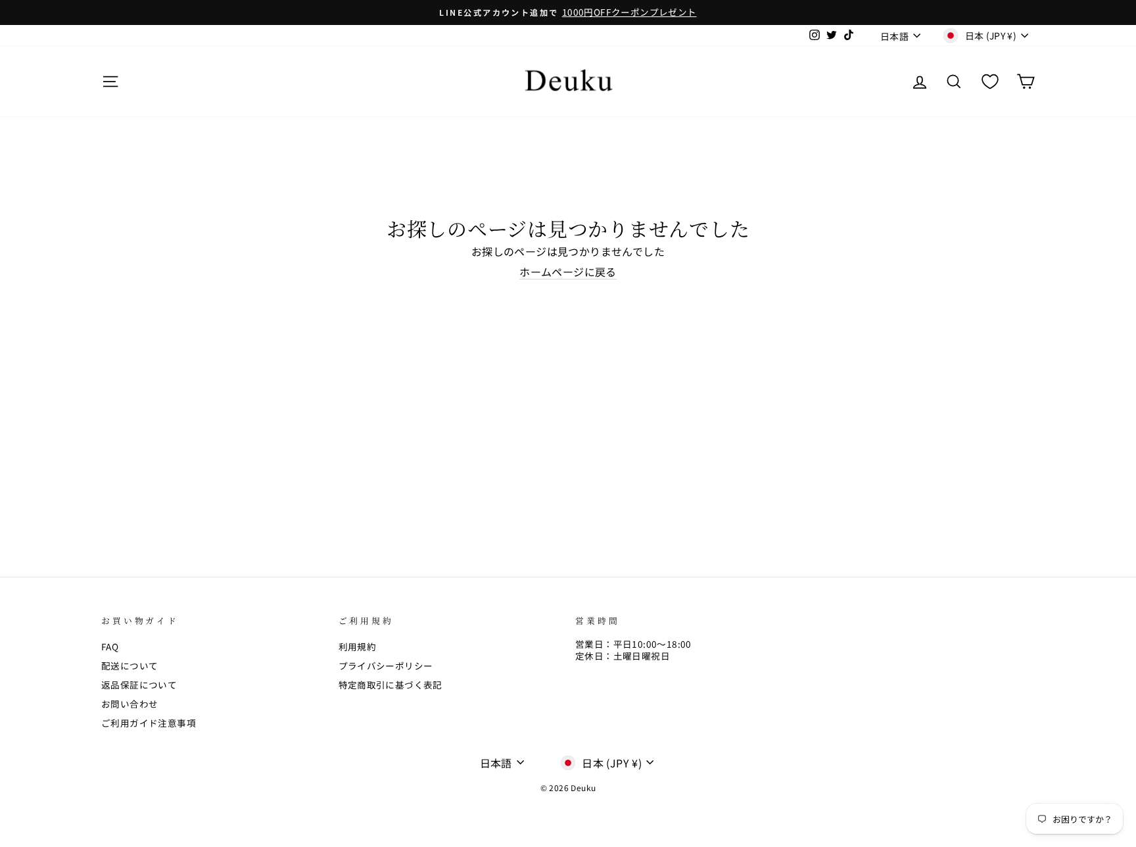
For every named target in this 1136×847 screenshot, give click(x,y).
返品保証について (139, 684)
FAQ (109, 646)
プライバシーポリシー (386, 665)
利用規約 (358, 646)
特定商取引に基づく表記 (390, 684)
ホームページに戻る (568, 272)
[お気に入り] (990, 81)
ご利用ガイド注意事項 (148, 722)
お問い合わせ (129, 703)
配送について (129, 665)
